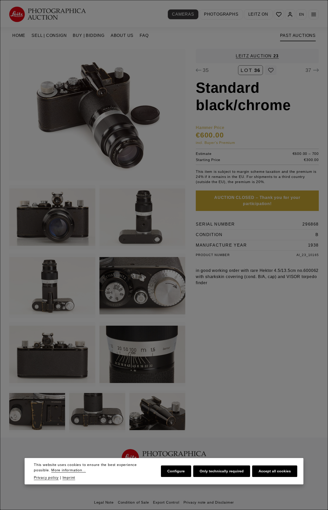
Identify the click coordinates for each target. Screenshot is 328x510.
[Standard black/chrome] (97, 115)
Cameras (183, 14)
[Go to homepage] (47, 14)
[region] (97, 240)
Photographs (221, 14)
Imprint (69, 477)
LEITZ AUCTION (257, 56)
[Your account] (290, 14)
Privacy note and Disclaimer (208, 502)
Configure (176, 471)
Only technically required (222, 471)
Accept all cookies (275, 471)
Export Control (166, 502)
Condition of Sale (133, 502)
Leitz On (258, 14)
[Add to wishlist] (270, 70)
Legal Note (104, 502)
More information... (68, 470)
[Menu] (314, 14)
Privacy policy (46, 477)
